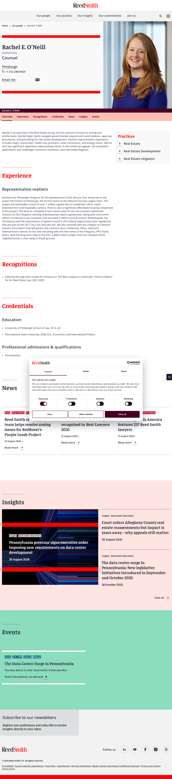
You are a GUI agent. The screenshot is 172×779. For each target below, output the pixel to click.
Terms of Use (8, 768)
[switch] (71, 404)
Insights (83, 116)
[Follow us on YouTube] (135, 749)
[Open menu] (168, 16)
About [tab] (124, 371)
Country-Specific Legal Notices (29, 766)
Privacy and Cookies (150, 766)
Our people (43, 15)
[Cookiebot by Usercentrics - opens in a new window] (129, 363)
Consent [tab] (48, 372)
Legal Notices (63, 766)
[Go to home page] (86, 5)
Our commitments (110, 15)
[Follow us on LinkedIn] (124, 749)
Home (5, 25)
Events (95, 116)
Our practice (64, 15)
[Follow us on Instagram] (156, 749)
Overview (7, 116)
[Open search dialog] (160, 16)
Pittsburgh (9, 66)
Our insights (85, 15)
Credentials (58, 116)
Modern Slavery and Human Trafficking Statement (116, 766)
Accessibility (7, 766)
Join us (131, 15)
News (71, 116)
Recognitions (40, 116)
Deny (49, 414)
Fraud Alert (50, 766)
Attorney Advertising (81, 766)
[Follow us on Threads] (166, 749)
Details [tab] (86, 371)
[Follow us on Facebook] (145, 749)
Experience (23, 116)
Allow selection (86, 414)
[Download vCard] (37, 79)
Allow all (122, 414)
